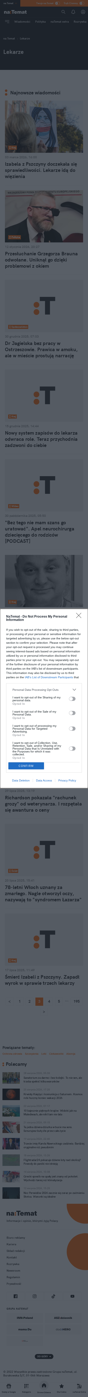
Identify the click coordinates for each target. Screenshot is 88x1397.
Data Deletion (21, 780)
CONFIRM (26, 765)
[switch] (72, 699)
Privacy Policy (67, 780)
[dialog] (44, 698)
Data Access (44, 780)
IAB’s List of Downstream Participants (49, 677)
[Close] (80, 617)
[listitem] (44, 690)
